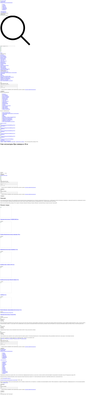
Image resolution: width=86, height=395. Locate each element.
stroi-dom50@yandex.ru (7, 378)
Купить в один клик (3, 175)
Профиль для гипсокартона (7, 118)
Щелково (3, 373)
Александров (4, 361)
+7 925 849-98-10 (3, 12)
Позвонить (3, 338)
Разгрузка (4, 6)
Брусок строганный (5, 96)
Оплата (3, 4)
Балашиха (4, 362)
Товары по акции (3, 123)
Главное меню (3, 14)
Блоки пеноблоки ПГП (6, 112)
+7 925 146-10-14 (3, 11)
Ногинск (3, 368)
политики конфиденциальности (30, 89)
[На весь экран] (2, 392)
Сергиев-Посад (5, 371)
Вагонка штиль (5, 98)
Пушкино (4, 370)
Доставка (4, 5)
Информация (4, 8)
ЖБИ (3, 115)
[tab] (43, 200)
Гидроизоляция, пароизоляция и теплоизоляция (10, 113)
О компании (4, 7)
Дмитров (3, 363)
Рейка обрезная (5, 107)
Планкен (3, 104)
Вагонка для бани (5, 97)
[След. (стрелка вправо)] (1, 393)
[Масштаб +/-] (3, 392)
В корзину (2, 174)
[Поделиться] (1, 392)
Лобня (3, 366)
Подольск (4, 369)
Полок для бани (5, 106)
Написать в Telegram (9, 338)
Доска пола (4, 100)
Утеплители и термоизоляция (7, 119)
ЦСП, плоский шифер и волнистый (8, 121)
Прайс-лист (4, 355)
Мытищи (3, 367)
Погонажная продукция (6, 105)
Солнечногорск (5, 372)
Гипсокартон (4, 114)
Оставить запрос (23, 338)
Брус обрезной (4, 94)
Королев (3, 365)
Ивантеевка (4, 364)
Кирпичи (4, 116)
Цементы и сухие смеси (6, 120)
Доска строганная (5, 101)
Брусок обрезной (5, 95)
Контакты (4, 9)
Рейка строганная (5, 108)
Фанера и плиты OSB (6, 109)
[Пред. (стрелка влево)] (0, 393)
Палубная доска (5, 103)
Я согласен (2, 384)
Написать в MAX (17, 338)
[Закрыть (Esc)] (0, 392)
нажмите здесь (5, 382)
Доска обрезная (5, 99)
